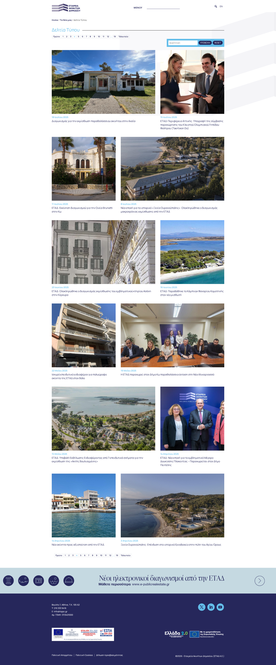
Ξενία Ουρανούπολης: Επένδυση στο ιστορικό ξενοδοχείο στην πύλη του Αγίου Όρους (171, 544)
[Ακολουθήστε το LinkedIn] (211, 607)
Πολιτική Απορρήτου (62, 655)
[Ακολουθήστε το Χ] (202, 607)
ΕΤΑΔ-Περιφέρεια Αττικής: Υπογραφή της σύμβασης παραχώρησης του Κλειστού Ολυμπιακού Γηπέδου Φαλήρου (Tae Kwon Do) (191, 124)
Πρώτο (56, 36)
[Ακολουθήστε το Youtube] (220, 607)
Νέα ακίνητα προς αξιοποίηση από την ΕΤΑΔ (78, 544)
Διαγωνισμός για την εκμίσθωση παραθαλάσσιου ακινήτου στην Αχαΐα (93, 121)
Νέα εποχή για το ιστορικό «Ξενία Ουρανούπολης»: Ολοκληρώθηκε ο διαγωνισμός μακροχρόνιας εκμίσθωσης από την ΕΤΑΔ (169, 209)
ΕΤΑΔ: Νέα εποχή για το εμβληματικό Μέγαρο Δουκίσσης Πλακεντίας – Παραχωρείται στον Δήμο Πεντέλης (190, 461)
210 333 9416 (60, 608)
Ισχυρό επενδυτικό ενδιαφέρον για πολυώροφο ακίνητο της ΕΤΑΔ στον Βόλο (79, 376)
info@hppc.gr (60, 611)
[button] (215, 6)
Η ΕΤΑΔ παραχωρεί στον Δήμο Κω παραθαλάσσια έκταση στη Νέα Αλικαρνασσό (167, 374)
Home (55, 20)
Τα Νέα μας (66, 20)
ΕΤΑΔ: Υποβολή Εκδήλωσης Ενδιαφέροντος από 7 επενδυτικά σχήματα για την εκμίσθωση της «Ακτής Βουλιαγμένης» (97, 459)
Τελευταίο (123, 36)
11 (103, 36)
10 (99, 36)
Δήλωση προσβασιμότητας (109, 655)
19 (115, 36)
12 (108, 36)
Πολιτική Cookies (84, 655)
